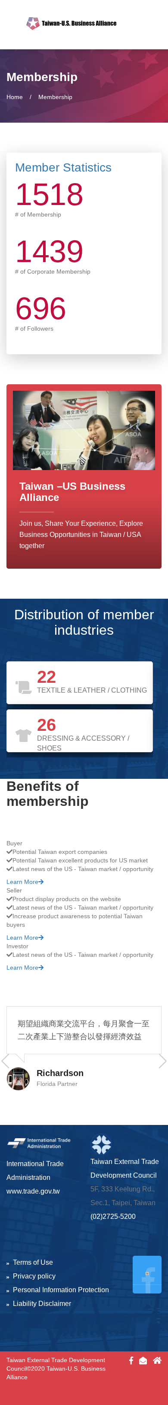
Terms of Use (33, 1262)
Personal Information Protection (61, 1289)
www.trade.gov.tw (33, 1191)
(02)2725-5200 (113, 1216)
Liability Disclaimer (42, 1303)
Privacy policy (34, 1276)
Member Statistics (63, 167)
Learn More (22, 881)
